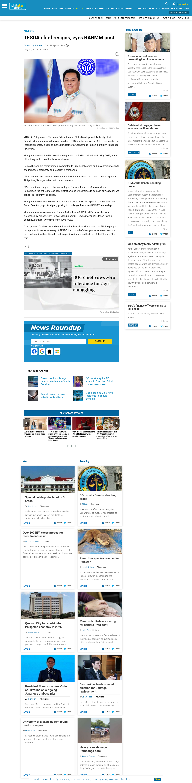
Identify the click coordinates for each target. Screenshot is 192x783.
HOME (47, 8)
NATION (80, 8)
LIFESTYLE (141, 8)
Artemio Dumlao (88, 756)
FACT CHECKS (169, 18)
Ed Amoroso (87, 697)
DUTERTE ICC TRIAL (127, 18)
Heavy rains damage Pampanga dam (93, 749)
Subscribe (183, 4)
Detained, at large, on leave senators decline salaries (144, 127)
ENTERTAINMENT (125, 8)
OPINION (69, 8)
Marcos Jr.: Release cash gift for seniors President (99, 623)
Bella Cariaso (30, 730)
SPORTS (110, 8)
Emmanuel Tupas (32, 541)
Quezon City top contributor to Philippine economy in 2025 (45, 625)
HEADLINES (57, 8)
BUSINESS (100, 8)
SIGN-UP (100, 341)
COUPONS (164, 8)
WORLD (89, 8)
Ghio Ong (86, 504)
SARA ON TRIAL (96, 18)
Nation (29, 31)
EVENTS (153, 8)
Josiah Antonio (88, 567)
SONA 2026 (111, 18)
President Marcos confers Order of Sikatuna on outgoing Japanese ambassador (46, 690)
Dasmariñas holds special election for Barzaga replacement (97, 687)
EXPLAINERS (183, 18)
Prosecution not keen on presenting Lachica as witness (146, 58)
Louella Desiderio (34, 632)
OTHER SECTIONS (180, 8)
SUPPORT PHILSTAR (179, 12)
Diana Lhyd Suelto (33, 45)
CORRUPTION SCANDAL (149, 18)
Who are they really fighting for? (147, 243)
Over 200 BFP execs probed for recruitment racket (43, 534)
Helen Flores (87, 630)
